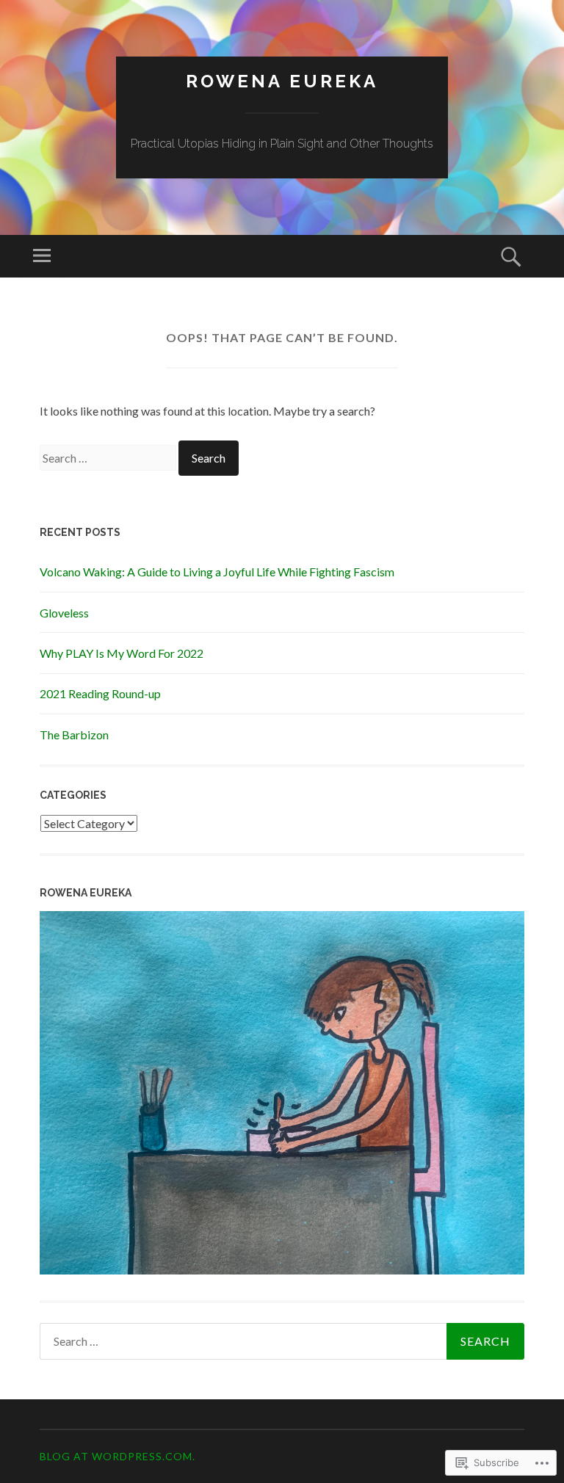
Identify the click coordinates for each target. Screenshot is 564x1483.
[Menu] (42, 256)
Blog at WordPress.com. (117, 1456)
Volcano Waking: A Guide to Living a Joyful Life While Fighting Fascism (217, 572)
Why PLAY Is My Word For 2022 (121, 653)
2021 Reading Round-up (100, 693)
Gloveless (64, 613)
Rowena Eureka (282, 81)
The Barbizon (74, 735)
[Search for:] (109, 458)
